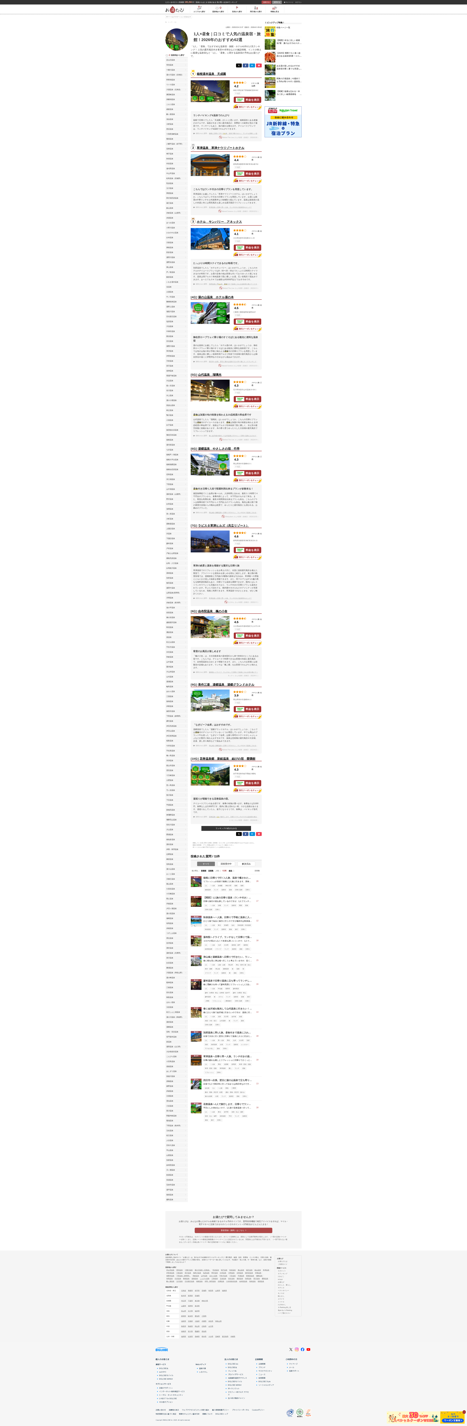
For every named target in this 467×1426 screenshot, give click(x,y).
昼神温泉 (169, 573)
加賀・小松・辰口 (211, 1020)
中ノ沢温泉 (170, 297)
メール (291, 1367)
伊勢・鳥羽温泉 (172, 849)
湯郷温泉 (169, 1027)
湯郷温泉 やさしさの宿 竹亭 (219, 448)
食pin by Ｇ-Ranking (285, 1310)
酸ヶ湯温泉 (170, 114)
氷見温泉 (169, 652)
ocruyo (280, 1279)
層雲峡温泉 (170, 94)
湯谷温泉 (169, 844)
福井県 (197, 1311)
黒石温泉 (169, 129)
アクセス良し (209, 1048)
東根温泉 (169, 247)
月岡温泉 (169, 598)
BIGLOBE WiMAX (166, 1379)
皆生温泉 (169, 992)
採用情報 (262, 1378)
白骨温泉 (169, 504)
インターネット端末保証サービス (172, 1391)
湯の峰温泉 (170, 978)
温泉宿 (223, 889)
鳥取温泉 (169, 997)
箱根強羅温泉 (171, 464)
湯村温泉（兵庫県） (174, 953)
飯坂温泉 (169, 277)
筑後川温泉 (170, 1076)
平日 (230, 1116)
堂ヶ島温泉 (170, 785)
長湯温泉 (169, 1180)
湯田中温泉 (170, 588)
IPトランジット (234, 1388)
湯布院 (245, 945)
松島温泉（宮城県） (174, 178)
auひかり (162, 1372)
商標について (207, 1414)
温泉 (238, 969)
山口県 (210, 1326)
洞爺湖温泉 (170, 99)
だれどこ (281, 1276)
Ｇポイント (282, 1271)
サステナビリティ (265, 1371)
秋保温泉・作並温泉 (244, 925)
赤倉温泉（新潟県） (174, 603)
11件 (253, 86)
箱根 (235, 885)
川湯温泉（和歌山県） (174, 973)
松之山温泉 (170, 642)
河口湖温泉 (170, 479)
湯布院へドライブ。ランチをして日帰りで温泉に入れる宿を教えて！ (233, 672)
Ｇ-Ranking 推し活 (284, 1307)
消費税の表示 (174, 1410)
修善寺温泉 (170, 711)
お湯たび (281, 1282)
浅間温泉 (169, 509)
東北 (219, 925)
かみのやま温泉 (172, 233)
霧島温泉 (169, 1200)
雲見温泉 (169, 770)
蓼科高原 (236, 988)
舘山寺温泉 (170, 765)
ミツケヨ (281, 1302)
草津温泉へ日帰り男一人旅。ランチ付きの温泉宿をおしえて (230, 207)
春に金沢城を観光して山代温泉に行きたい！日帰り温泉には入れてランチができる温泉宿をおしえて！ (245, 436)
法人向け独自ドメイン (236, 1398)
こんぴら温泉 (171, 1056)
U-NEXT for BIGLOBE (168, 1398)
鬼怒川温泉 (170, 311)
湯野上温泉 (170, 307)
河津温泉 (169, 760)
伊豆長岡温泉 (171, 736)
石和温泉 (169, 474)
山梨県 (183, 1306)
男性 (228, 1040)
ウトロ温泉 (170, 85)
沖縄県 (232, 1336)
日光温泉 (169, 341)
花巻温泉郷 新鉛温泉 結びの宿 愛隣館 (227, 758)
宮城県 (226, 925)
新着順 (203, 871)
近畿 (219, 905)
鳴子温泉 (169, 154)
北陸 (219, 1016)
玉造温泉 (169, 1007)
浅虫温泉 (169, 119)
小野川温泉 (170, 228)
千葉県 (190, 1301)
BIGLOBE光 (163, 1368)
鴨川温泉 (169, 415)
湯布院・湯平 (236, 945)
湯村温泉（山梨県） (174, 494)
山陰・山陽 (221, 965)
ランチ (216, 889)
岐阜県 (190, 1316)
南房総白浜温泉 (172, 430)
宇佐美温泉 (170, 751)
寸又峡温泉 (170, 775)
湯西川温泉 (170, 346)
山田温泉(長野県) (173, 593)
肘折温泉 (169, 252)
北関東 (226, 1064)
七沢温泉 (169, 450)
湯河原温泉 (170, 445)
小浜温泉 (169, 1106)
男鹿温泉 (169, 193)
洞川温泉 (169, 958)
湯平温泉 (169, 1190)
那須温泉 (169, 336)
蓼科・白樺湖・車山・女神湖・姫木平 (217, 993)
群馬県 (234, 1064)
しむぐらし (203, 1372)
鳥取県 (183, 1326)
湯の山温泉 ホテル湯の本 (216, 297)
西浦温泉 (169, 834)
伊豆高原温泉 (171, 726)
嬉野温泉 (169, 1086)
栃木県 (183, 1296)
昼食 (230, 889)
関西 (240, 905)
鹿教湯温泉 (170, 524)
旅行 (236, 929)
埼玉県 (183, 1301)
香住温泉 (169, 938)
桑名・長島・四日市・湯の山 (235, 1092)
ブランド (262, 1367)
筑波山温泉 (170, 405)
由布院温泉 (170, 1165)
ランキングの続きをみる (226, 828)
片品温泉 (169, 381)
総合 (230, 871)
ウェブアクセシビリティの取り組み (195, 1410)
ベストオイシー (283, 1290)
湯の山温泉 (170, 869)
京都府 (190, 1321)
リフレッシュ (216, 1001)
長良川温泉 (170, 825)
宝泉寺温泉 (170, 1185)
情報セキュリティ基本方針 (189, 1414)
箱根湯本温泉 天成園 (211, 73)
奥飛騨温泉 (170, 815)
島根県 (190, 1326)
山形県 (217, 1291)
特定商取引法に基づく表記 (166, 1414)
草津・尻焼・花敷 (245, 1064)
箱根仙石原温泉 (172, 469)
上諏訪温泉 (170, 529)
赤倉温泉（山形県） (174, 213)
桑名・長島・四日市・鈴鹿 (213, 1092)
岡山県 (230, 965)
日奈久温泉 (170, 1145)
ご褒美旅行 (228, 1001)
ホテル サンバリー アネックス (219, 221)
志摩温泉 (169, 854)
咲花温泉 (169, 627)
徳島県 (183, 1331)
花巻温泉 (169, 149)
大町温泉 (169, 519)
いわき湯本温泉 (172, 282)
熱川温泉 (169, 795)
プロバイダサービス (235, 1374)
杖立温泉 (169, 1135)
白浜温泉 (169, 963)
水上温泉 (169, 395)
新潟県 (197, 1306)
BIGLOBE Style (265, 1381)
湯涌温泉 (169, 682)
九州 (219, 945)
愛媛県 (197, 1331)
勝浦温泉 (169, 968)
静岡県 (183, 1316)
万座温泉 (169, 361)
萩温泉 (168, 1042)
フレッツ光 (232, 1371)
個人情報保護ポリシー (220, 1410)
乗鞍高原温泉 (171, 558)
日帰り (248, 889)
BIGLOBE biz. (233, 1364)
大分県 (226, 945)
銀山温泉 (169, 208)
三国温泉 (169, 696)
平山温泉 (169, 1150)
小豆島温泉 (170, 1061)
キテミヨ (281, 1288)
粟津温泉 (169, 667)
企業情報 (259, 1359)
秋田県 (210, 1291)
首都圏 (220, 885)
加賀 (240, 1016)
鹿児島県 (225, 1336)
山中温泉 (169, 662)
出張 (221, 1044)
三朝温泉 (169, 987)
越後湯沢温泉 (171, 622)
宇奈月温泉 (170, 647)
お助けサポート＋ (166, 1388)
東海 (226, 1088)
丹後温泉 (169, 904)
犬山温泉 (169, 829)
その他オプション (166, 1402)
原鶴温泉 (169, 1081)
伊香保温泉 (170, 356)
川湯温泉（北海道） (174, 90)
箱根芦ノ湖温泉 (172, 455)
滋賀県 (183, 1321)
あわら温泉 (170, 691)
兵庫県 (204, 1321)
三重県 (234, 1088)
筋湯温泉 (169, 1175)
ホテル (221, 997)
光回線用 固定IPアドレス (237, 1378)
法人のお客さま (231, 1359)
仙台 (233, 925)
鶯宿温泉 (169, 139)
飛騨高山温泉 (171, 820)
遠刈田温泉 (170, 168)
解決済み (246, 864)
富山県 (183, 1311)
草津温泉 (169, 351)
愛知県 (197, 1316)
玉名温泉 (169, 1131)
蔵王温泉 (169, 203)
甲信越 (220, 988)
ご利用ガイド (282, 1264)
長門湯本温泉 (171, 1037)
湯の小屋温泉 (171, 400)
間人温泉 (169, 899)
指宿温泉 (169, 1195)
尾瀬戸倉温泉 (171, 376)
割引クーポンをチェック (249, 107)
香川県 (190, 1331)
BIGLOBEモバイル (166, 1375)
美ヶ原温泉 (170, 514)
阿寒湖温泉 (170, 80)
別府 (248, 1040)
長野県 (227, 988)
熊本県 (204, 1336)
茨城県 (197, 1296)
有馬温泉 (169, 923)
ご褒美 (207, 1001)
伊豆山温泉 (170, 731)
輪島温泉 (169, 686)
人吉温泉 (169, 1140)
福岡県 (183, 1336)
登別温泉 (169, 65)
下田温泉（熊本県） (174, 1126)
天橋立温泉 (170, 879)
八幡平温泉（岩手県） (174, 144)
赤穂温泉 (169, 928)
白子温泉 (169, 425)
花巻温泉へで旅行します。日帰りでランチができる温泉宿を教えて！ (234, 817)
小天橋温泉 (170, 894)
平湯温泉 (169, 805)
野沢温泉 (169, 499)
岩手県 (226, 1112)
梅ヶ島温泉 (170, 755)
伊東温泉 (169, 706)
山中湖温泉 (170, 489)
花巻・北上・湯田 (237, 1112)
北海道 (183, 1291)
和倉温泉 (169, 657)
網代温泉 (169, 721)
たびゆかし (282, 1304)
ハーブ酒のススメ (284, 1313)
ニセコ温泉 (170, 104)
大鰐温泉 (169, 124)
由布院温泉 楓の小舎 (212, 611)
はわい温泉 (170, 1002)
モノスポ (281, 1293)
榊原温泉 (169, 859)
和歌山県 (218, 1321)
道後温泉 (169, 1066)
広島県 (204, 1326)
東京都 (197, 1301)
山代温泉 (169, 677)
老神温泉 (169, 371)
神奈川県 (228, 885)
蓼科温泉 (169, 543)
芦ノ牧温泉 (170, 272)
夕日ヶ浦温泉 (171, 908)
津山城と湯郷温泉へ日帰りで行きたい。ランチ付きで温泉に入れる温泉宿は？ (236, 513)
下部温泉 (169, 484)
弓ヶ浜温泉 (170, 790)
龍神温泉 (169, 982)
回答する (266, 2)
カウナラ (281, 1299)
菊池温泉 (169, 1121)
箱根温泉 (169, 440)
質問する (277, 2)
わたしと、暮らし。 (285, 1285)
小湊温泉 (169, 420)
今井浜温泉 (170, 746)
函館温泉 (169, 109)
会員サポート (294, 1371)
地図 (238, 93)
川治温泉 (169, 326)
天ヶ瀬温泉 (170, 1170)
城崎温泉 (169, 918)
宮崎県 (217, 1336)
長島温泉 (169, 864)
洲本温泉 (169, 948)
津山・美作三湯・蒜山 (243, 965)
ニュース (262, 1374)
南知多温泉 (170, 839)
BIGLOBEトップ (222, 1414)
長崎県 (197, 1336)
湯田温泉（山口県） (174, 1047)
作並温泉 (169, 163)
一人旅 (212, 885)
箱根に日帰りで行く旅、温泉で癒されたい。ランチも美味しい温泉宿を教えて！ (238, 133)
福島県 (224, 1291)
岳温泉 (168, 287)
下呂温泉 (169, 800)
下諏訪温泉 (170, 538)
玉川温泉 (169, 188)
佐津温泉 (169, 943)
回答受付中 (226, 864)
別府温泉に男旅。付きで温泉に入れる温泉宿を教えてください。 (234, 284)
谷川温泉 (169, 390)
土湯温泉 (169, 292)
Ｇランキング (282, 1274)
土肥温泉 (169, 780)
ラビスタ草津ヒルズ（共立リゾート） (223, 525)
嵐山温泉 (169, 884)
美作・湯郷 (208, 969)
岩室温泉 (169, 613)
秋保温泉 (169, 159)
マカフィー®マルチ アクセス (238, 1393)
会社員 (207, 1088)
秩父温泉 (169, 410)
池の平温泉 (170, 608)
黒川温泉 (169, 1111)
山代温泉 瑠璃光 (209, 374)
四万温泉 (169, 366)
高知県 (204, 1331)
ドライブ (218, 949)
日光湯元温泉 (171, 316)
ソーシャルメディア (266, 1385)
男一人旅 (221, 1040)
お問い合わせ (161, 1410)
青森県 (190, 1291)
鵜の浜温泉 (170, 617)
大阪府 (197, 1321)
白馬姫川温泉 (171, 568)
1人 (206, 885)
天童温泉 (169, 242)
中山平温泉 (170, 173)
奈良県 (210, 1321)
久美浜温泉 (170, 889)
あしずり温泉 (171, 1071)
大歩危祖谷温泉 (172, 1052)
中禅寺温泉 (170, 331)
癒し (230, 1068)
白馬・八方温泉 (172, 563)
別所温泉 (169, 578)
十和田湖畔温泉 (172, 134)
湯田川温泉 (170, 257)
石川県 (226, 1016)
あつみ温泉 (170, 223)
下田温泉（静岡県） (174, 716)
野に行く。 (282, 1296)
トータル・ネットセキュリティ (171, 1395)
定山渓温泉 (170, 60)
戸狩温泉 (169, 548)
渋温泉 (168, 534)
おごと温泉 (170, 874)
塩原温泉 (169, 321)
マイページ (289, 2)
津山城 (217, 969)
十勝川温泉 (170, 70)
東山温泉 (169, 267)
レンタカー (244, 1044)
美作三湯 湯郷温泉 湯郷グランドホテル (226, 684)
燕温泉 (168, 637)
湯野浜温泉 (170, 262)
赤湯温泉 (169, 218)
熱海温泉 (169, 701)
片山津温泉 (170, 672)
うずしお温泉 (171, 933)
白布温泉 (169, 237)
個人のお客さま (162, 1359)
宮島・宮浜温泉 (172, 1032)
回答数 (210, 871)
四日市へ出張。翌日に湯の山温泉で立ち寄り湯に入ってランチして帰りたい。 (236, 362)
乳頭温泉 (169, 183)
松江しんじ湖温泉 (173, 1012)
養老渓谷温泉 (171, 435)
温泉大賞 (202, 1368)
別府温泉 (169, 1160)
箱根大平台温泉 (172, 460)
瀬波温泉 (169, 632)
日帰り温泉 (238, 889)
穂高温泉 (169, 583)
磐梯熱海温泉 (171, 302)
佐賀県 (190, 1336)
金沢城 (234, 1016)
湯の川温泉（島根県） (174, 1017)
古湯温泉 (169, 1096)
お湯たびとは (282, 1261)
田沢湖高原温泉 (172, 198)
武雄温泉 (169, 1091)
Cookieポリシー (258, 1410)
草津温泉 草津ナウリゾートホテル (220, 147)
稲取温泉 (169, 741)
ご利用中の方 (291, 1359)
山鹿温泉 (169, 1155)
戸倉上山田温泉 (172, 553)
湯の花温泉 (170, 913)
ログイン (298, 2)
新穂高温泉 (170, 810)
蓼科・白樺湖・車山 (239, 993)
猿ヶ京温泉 (170, 386)
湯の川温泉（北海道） (174, 75)
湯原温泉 (169, 1022)
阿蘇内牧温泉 (171, 1116)
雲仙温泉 (169, 1101)
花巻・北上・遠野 (211, 1116)
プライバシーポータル (240, 1410)
